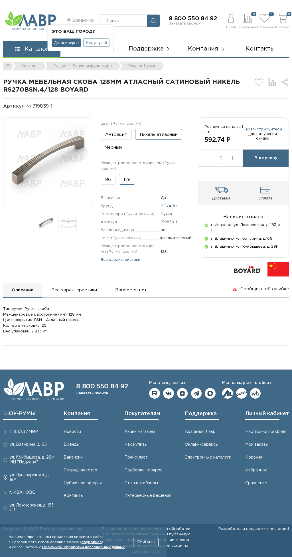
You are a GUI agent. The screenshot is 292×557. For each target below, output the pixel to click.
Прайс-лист (136, 457)
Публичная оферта (83, 483)
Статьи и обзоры (141, 483)
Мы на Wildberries (255, 393)
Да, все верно (66, 42)
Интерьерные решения (147, 495)
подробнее (92, 542)
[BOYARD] (247, 269)
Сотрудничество (80, 470)
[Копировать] (57, 106)
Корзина (253, 457)
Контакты (260, 48)
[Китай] (278, 269)
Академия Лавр (200, 431)
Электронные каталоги (208, 457)
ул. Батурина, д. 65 (28, 444)
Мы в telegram (196, 393)
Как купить (135, 444)
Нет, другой (96, 42)
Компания (77, 413)
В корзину (265, 158)
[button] (231, 20)
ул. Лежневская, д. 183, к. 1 (31, 508)
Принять (146, 542)
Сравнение (256, 483)
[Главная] (8, 66)
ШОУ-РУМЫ (19, 413)
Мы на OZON (241, 393)
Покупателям (142, 413)
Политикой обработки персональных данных (83, 547)
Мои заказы (256, 444)
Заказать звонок (184, 23)
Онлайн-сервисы (201, 444)
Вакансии (73, 457)
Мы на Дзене (182, 393)
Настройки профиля (265, 431)
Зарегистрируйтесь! (262, 129)
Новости (72, 431)
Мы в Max (210, 393)
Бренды (71, 444)
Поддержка (201, 413)
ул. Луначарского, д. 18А (29, 477)
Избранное (256, 470)
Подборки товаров (143, 470)
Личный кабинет (267, 413)
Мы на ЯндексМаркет (227, 393)
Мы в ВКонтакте (168, 393)
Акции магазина (139, 431)
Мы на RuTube (154, 393)
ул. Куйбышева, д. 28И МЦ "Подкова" (31, 460)
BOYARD (169, 206)
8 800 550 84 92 (193, 18)
